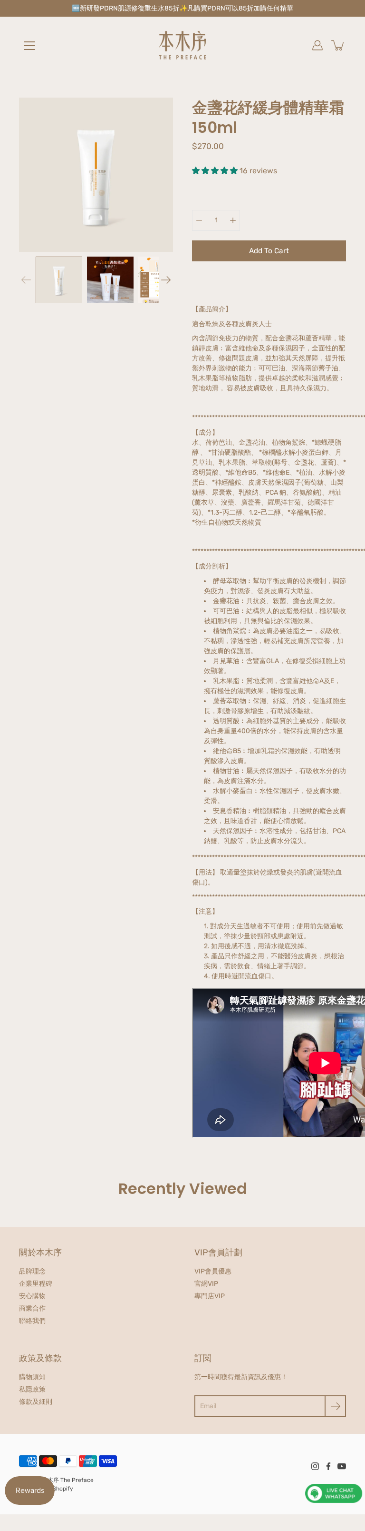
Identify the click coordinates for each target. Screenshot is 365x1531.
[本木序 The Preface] (182, 45)
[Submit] (335, 1406)
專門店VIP (209, 1296)
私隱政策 (32, 1389)
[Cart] (338, 45)
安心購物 (32, 1296)
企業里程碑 (35, 1284)
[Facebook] (328, 1466)
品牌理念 (32, 1271)
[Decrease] (199, 220)
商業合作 (32, 1308)
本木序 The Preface (68, 1480)
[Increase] (233, 220)
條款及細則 (35, 1402)
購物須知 (32, 1377)
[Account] (317, 45)
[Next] (166, 280)
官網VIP (206, 1284)
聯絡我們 (32, 1321)
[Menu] (29, 46)
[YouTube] (341, 1466)
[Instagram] (315, 1466)
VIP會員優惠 (212, 1271)
